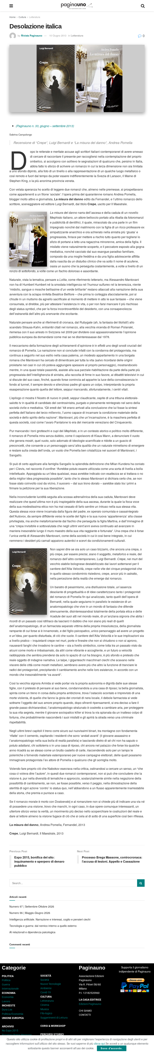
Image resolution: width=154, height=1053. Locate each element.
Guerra (6, 984)
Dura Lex (7, 1009)
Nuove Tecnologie (50, 983)
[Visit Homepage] (77, 5)
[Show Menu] (11, 5)
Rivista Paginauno (31, 35)
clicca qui (99, 1043)
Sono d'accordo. (112, 1048)
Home (12, 17)
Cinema (44, 1004)
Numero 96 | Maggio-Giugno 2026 (29, 913)
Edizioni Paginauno (90, 1003)
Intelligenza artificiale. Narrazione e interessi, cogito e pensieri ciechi (49, 919)
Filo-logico (46, 1013)
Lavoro (6, 1001)
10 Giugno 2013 (57, 35)
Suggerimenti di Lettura (54, 1017)
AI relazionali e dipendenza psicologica (32, 932)
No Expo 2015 (10, 1030)
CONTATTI (85, 1014)
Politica (6, 980)
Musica (44, 1009)
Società (44, 979)
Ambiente (45, 988)
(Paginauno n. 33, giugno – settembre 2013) (45, 126)
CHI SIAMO (85, 1010)
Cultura (22, 17)
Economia (8, 997)
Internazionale (10, 988)
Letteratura (34, 17)
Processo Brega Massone (17, 1034)
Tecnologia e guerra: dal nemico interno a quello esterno (43, 926)
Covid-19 (45, 992)
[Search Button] (143, 5)
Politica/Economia (12, 1013)
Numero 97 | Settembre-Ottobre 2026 (31, 906)
